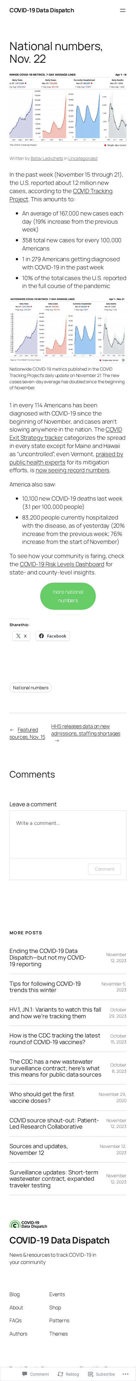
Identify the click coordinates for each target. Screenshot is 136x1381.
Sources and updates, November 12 (38, 1149)
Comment (104, 869)
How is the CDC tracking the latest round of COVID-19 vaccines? (54, 1038)
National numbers (30, 687)
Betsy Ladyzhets (47, 158)
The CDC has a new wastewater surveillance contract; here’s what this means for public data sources (55, 1068)
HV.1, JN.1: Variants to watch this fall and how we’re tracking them (55, 1012)
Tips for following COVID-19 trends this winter (45, 986)
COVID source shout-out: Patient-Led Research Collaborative (54, 1123)
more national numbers (68, 596)
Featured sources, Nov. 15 (27, 733)
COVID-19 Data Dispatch (41, 10)
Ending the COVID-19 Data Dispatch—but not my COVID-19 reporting (47, 957)
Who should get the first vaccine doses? (41, 1097)
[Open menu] (123, 10)
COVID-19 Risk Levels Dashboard (62, 564)
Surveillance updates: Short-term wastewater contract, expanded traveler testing (53, 1179)
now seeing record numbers (73, 470)
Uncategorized (82, 158)
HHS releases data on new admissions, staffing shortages (85, 730)
